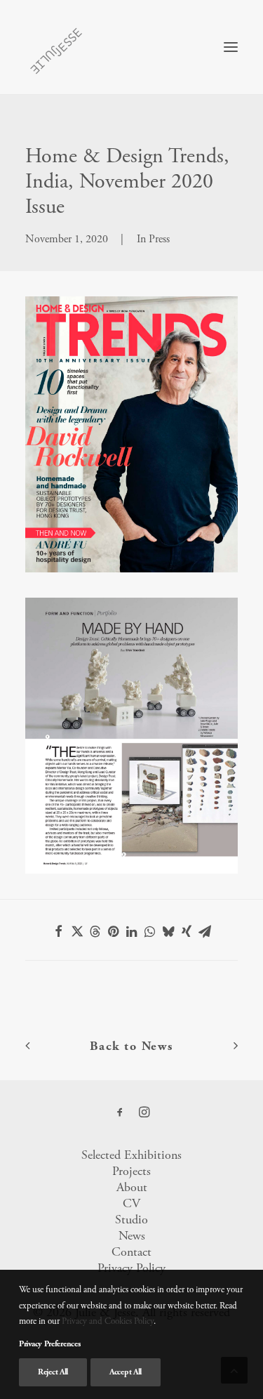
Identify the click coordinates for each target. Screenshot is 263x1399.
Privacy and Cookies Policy (108, 1321)
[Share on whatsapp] (150, 931)
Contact (131, 1252)
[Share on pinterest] (113, 931)
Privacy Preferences (49, 1344)
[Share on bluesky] (168, 931)
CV (131, 1203)
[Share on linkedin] (131, 931)
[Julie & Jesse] (55, 47)
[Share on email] (204, 931)
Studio (131, 1219)
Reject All (53, 1372)
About (131, 1187)
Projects (131, 1171)
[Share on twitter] (77, 931)
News (132, 1236)
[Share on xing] (186, 931)
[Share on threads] (95, 931)
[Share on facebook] (58, 931)
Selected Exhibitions (131, 1155)
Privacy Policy (131, 1268)
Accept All (125, 1372)
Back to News (131, 1046)
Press (159, 239)
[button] (230, 47)
